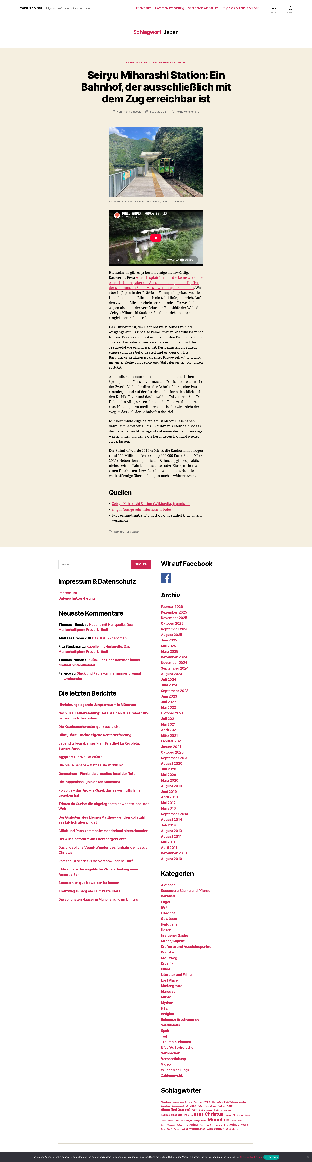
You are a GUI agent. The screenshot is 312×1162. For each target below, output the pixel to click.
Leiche (170, 1121)
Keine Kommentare (188, 111)
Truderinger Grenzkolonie (210, 1125)
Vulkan (177, 1129)
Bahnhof (118, 531)
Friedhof (168, 913)
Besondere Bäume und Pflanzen (186, 891)
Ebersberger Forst (180, 1106)
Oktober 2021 (172, 713)
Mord (203, 1121)
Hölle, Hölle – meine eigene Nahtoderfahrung (94, 735)
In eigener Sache (174, 935)
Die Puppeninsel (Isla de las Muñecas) (89, 782)
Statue (179, 1125)
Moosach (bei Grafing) (190, 1121)
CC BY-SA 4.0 (179, 201)
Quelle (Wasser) (168, 1125)
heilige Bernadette (171, 1114)
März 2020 (169, 780)
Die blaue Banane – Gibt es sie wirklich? (90, 765)
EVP (164, 907)
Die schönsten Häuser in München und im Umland (98, 899)
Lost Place (169, 980)
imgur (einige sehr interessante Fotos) (142, 510)
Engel (165, 902)
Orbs (233, 1121)
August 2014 (171, 820)
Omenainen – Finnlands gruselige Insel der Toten (97, 774)
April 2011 (169, 848)
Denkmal (168, 896)
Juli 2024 (168, 680)
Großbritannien (205, 1110)
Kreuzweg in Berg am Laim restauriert (89, 891)
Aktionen (168, 885)
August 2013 (171, 831)
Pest (239, 1121)
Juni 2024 (169, 685)
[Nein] (308, 1157)
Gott (194, 1109)
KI (234, 1114)
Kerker (228, 1115)
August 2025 (171, 635)
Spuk (165, 1031)
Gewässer (169, 919)
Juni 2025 (169, 640)
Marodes (168, 992)
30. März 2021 (158, 111)
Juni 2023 (169, 696)
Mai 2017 (168, 803)
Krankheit (169, 952)
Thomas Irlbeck (131, 111)
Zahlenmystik (172, 1075)
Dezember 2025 (174, 612)
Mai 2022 (168, 707)
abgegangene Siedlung (182, 1102)
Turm (163, 1129)
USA (169, 1128)
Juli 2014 (168, 825)
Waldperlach (215, 1128)
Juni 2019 (169, 792)
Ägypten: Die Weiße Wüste (80, 757)
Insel (186, 1114)
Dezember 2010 (174, 853)
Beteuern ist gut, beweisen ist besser (88, 883)
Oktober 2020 (172, 752)
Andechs (198, 1102)
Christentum (217, 1102)
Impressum (143, 8)
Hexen (166, 930)
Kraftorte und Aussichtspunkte (150, 62)
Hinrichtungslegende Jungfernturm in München (97, 705)
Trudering (191, 1124)
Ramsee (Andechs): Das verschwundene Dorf (95, 861)
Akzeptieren (271, 1157)
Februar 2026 (172, 607)
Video (182, 62)
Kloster (240, 1115)
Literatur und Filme (176, 975)
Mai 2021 (168, 724)
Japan (135, 531)
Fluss (128, 531)
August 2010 (171, 859)
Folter (200, 1106)
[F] (207, 578)
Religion (167, 1014)
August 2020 (171, 764)
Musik (166, 997)
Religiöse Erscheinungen (181, 1019)
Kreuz (247, 1115)
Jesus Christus (207, 1114)
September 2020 (174, 758)
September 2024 (174, 668)
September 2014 (174, 814)
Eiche (192, 1105)
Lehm (163, 1121)
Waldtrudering (232, 1129)
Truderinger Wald (236, 1124)
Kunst (165, 969)
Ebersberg (165, 1106)
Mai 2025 (168, 646)
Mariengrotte (171, 986)
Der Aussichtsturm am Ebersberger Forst (92, 839)
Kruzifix (167, 963)
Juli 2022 (168, 702)
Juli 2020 (168, 769)
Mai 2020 (168, 775)
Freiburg (221, 1106)
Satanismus (170, 1025)
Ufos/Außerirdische (177, 1048)
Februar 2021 (171, 741)
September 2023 (174, 691)
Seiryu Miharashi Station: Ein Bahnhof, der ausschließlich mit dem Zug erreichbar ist (156, 87)
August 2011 (171, 836)
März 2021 (169, 736)
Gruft (216, 1110)
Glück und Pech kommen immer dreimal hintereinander (103, 831)
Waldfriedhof (197, 1128)
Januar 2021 (171, 747)
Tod (164, 1036)
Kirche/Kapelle (173, 941)
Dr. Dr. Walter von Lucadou (235, 1102)
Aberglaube (166, 1102)
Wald (185, 1128)
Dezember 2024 (174, 657)
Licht (177, 1121)
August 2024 (171, 674)
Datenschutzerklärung (169, 8)
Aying (206, 1101)
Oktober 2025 (172, 624)
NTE (164, 1008)
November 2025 (174, 618)
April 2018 (169, 797)
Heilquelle (169, 924)
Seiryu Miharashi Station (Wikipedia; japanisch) (151, 504)
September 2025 (174, 629)
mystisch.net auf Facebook (241, 8)
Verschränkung (173, 1059)
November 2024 (174, 663)
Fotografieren (210, 1106)
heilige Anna (225, 1110)
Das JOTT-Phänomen (109, 638)
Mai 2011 (168, 842)
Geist (230, 1105)
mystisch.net (31, 8)
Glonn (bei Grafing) (175, 1109)
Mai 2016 (168, 808)
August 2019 (171, 786)
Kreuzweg (169, 958)
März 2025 (169, 651)
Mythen (167, 1003)
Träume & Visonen (176, 1042)
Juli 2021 (168, 719)
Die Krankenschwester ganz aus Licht (89, 727)
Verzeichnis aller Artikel (203, 8)
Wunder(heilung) (175, 1070)
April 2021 (169, 730)
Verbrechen (170, 1053)
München (219, 1119)
